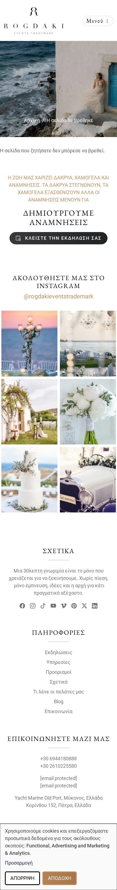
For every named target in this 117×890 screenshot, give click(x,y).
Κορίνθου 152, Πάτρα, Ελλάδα (58, 805)
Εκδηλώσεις (58, 652)
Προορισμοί (59, 672)
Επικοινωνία (58, 711)
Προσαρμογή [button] (19, 863)
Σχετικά (58, 682)
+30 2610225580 (58, 766)
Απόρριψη (22, 878)
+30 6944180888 (58, 758)
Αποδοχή (59, 878)
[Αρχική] (34, 11)
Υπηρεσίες (58, 662)
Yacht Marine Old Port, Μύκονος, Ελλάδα (59, 798)
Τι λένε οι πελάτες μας (58, 692)
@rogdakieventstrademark (58, 296)
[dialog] (58, 857)
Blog (58, 701)
